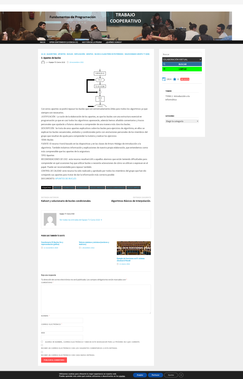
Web (43, 333)
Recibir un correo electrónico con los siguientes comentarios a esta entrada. (79, 348)
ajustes (122, 376)
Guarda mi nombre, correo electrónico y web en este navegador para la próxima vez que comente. (92, 342)
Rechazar (155, 375)
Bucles (70, 54)
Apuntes (62, 54)
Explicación (79, 54)
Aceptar (140, 375)
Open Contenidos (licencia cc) (63, 42)
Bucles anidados (97, 187)
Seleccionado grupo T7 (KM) (137, 54)
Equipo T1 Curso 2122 (57, 62)
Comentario (47, 282)
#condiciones (82, 187)
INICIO (42, 42)
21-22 (43, 54)
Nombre (45, 316)
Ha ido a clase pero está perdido (109, 54)
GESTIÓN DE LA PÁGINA (92, 42)
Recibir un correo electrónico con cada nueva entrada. (68, 355)
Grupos (89, 54)
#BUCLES (57, 187)
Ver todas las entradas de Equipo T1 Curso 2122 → (81, 219)
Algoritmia (52, 54)
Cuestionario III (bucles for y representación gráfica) (52, 243)
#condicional (68, 187)
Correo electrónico (51, 324)
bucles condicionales (116, 187)
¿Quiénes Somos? (114, 42)
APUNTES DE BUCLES (65, 178)
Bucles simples (133, 187)
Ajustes (171, 375)
